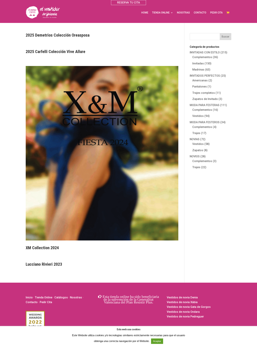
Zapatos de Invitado (205, 99)
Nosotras (183, 12)
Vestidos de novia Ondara (183, 311)
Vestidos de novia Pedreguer (185, 316)
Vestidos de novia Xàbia (182, 302)
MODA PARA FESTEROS (205, 122)
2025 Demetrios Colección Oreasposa (58, 35)
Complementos (202, 57)
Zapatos (197, 150)
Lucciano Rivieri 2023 (44, 264)
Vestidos (198, 116)
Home (144, 12)
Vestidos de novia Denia (182, 297)
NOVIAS (194, 139)
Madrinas (198, 69)
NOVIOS (195, 156)
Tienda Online (43, 297)
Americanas (200, 80)
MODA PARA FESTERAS (204, 105)
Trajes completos (203, 93)
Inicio (29, 297)
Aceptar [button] (157, 341)
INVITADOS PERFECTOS (205, 75)
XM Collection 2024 (42, 247)
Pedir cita (216, 12)
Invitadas (198, 63)
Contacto (200, 12)
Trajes (196, 133)
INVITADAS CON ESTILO (205, 52)
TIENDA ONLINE (161, 12)
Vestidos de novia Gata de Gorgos (189, 307)
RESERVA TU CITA (128, 2)
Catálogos (61, 297)
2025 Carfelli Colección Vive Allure (55, 51)
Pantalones (199, 86)
